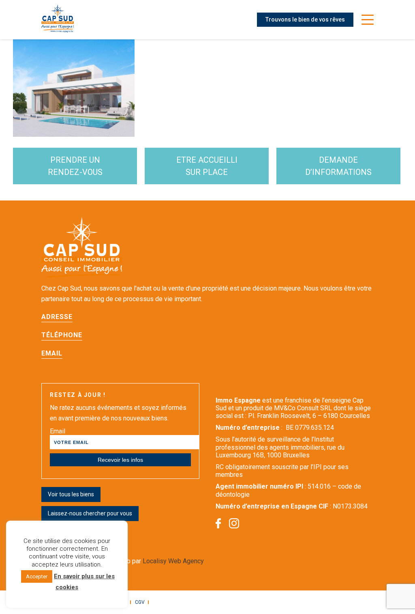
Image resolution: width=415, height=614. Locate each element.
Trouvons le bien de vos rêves (305, 19)
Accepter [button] (36, 576)
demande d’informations (338, 166)
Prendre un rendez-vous (75, 166)
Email (57, 431)
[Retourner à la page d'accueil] (57, 19)
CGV (140, 602)
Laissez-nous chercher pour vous (90, 513)
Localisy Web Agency (173, 561)
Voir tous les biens (71, 494)
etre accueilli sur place (206, 166)
